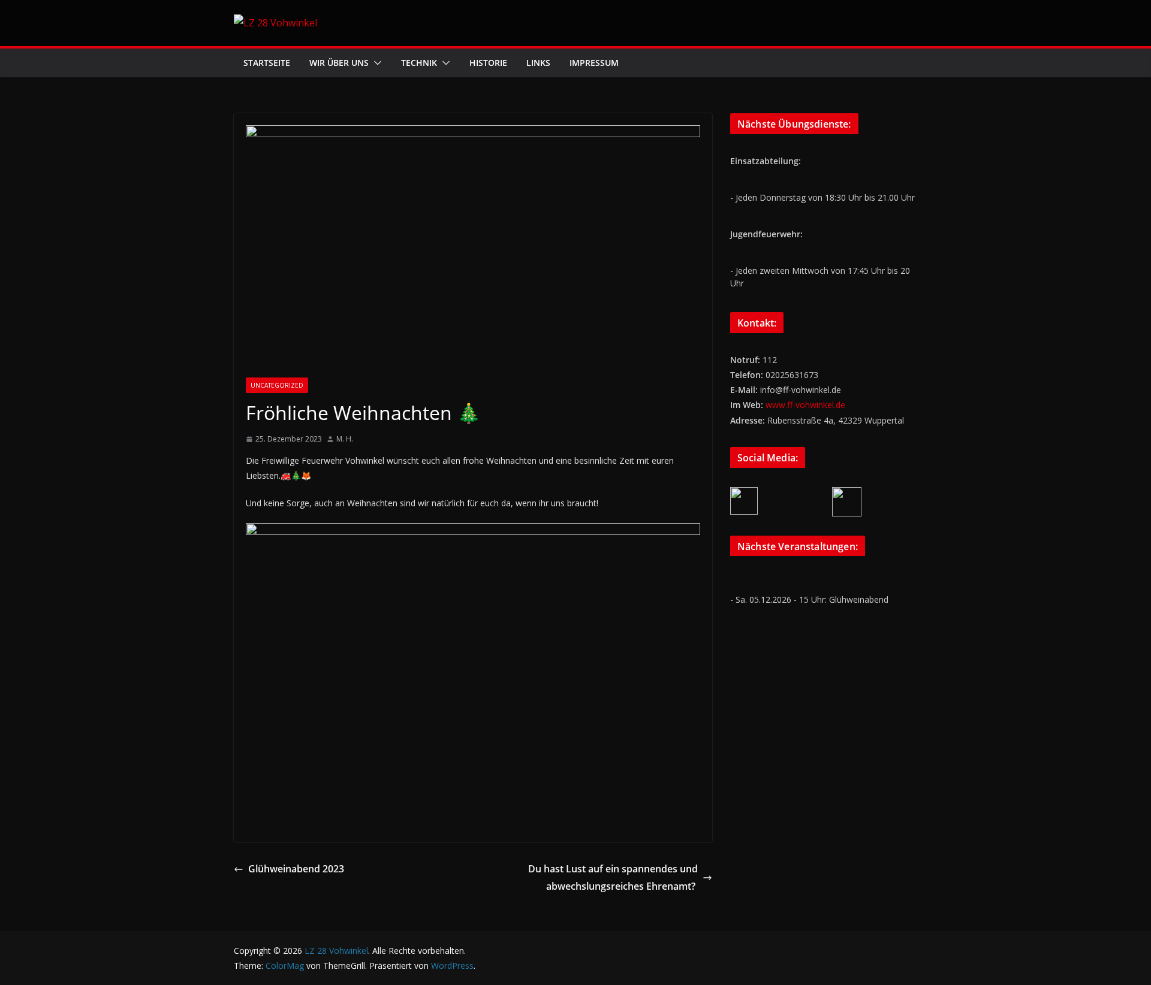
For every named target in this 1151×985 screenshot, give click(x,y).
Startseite (266, 62)
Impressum (594, 62)
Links (538, 62)
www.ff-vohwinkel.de (805, 404)
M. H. (344, 439)
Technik (419, 62)
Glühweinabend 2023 (296, 868)
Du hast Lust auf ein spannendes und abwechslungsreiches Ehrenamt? (613, 877)
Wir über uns (339, 62)
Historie (488, 62)
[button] (375, 63)
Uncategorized (277, 385)
